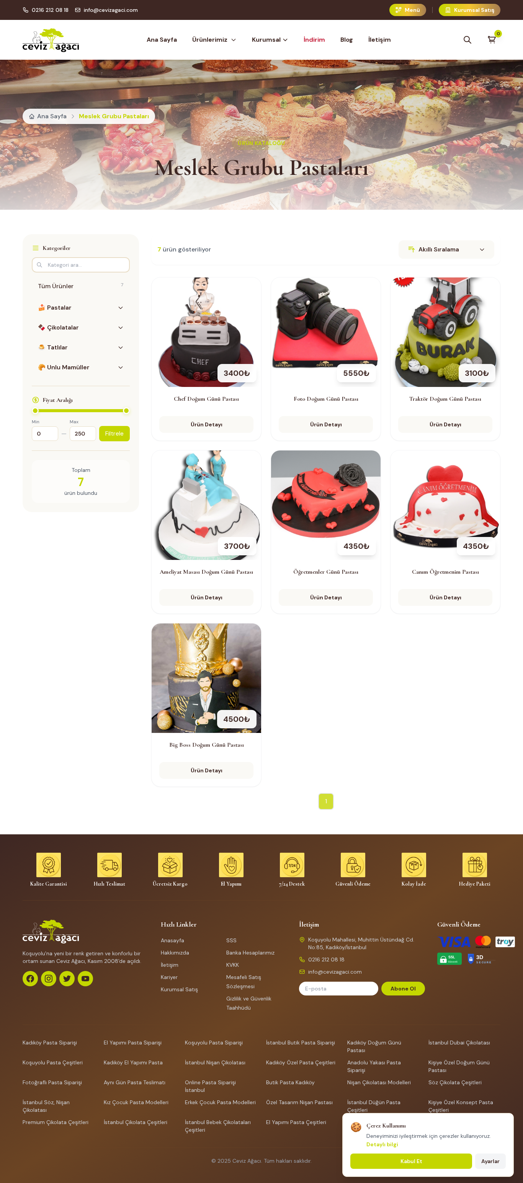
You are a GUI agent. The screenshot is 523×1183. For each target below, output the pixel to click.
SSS (231, 940)
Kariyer (169, 977)
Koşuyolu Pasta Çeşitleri (53, 1062)
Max (74, 422)
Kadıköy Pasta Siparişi (50, 1042)
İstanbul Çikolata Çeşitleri (135, 1122)
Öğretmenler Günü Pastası (325, 572)
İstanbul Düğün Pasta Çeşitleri (373, 1106)
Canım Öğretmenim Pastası (445, 572)
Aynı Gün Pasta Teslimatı (134, 1082)
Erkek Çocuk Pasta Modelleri (220, 1102)
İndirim (314, 40)
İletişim (379, 40)
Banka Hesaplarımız (250, 952)
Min (35, 422)
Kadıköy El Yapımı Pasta (133, 1062)
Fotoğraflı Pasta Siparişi (52, 1082)
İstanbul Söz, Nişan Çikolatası (46, 1106)
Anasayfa (172, 940)
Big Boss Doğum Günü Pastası (206, 745)
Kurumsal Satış (179, 989)
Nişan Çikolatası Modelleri (379, 1082)
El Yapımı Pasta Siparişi (133, 1042)
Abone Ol (403, 988)
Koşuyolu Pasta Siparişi (214, 1042)
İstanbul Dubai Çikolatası (459, 1042)
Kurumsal (266, 40)
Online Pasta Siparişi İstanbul (210, 1086)
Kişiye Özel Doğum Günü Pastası (459, 1066)
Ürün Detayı (206, 424)
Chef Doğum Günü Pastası (206, 399)
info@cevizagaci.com (111, 10)
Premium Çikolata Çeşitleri (55, 1122)
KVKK (232, 964)
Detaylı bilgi (382, 1144)
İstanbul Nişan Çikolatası (215, 1062)
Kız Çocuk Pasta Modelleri (136, 1102)
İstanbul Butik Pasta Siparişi (300, 1042)
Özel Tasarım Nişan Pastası (299, 1102)
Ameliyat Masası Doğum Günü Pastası (206, 572)
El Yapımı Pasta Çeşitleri (296, 1122)
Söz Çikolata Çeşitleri (455, 1082)
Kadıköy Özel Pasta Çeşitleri (300, 1062)
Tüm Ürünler (81, 286)
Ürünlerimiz (209, 40)
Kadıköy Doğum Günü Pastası (374, 1046)
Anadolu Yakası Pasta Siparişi (374, 1066)
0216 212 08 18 (50, 10)
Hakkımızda (175, 952)
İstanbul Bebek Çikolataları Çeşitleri (218, 1126)
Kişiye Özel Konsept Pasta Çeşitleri (460, 1106)
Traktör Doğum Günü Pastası (445, 399)
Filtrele (114, 433)
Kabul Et (411, 1161)
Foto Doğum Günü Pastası (326, 399)
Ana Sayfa (162, 40)
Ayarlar (490, 1161)
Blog (346, 40)
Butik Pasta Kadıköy (290, 1082)
